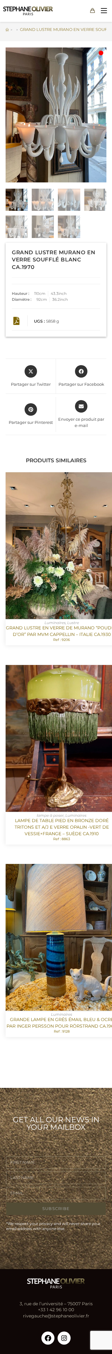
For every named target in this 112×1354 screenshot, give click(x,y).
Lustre (73, 622)
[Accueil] (7, 29)
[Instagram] (64, 1338)
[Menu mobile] (102, 10)
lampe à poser (50, 815)
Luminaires (55, 622)
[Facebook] (47, 1338)
